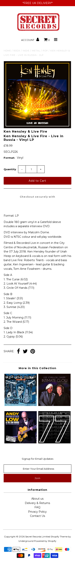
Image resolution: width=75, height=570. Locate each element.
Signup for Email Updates (37, 458)
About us (37, 498)
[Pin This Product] (32, 352)
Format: (9, 157)
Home (7, 50)
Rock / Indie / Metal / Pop (30, 50)
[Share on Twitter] (25, 352)
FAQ (37, 507)
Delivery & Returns (37, 503)
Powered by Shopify (45, 540)
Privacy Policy (37, 511)
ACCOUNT (28, 39)
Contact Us (37, 516)
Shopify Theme (59, 536)
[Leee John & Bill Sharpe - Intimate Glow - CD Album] (54, 405)
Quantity (10, 169)
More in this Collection (37, 368)
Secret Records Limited (37, 536)
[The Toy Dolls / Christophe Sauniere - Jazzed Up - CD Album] (20, 405)
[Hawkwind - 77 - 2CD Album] (54, 442)
